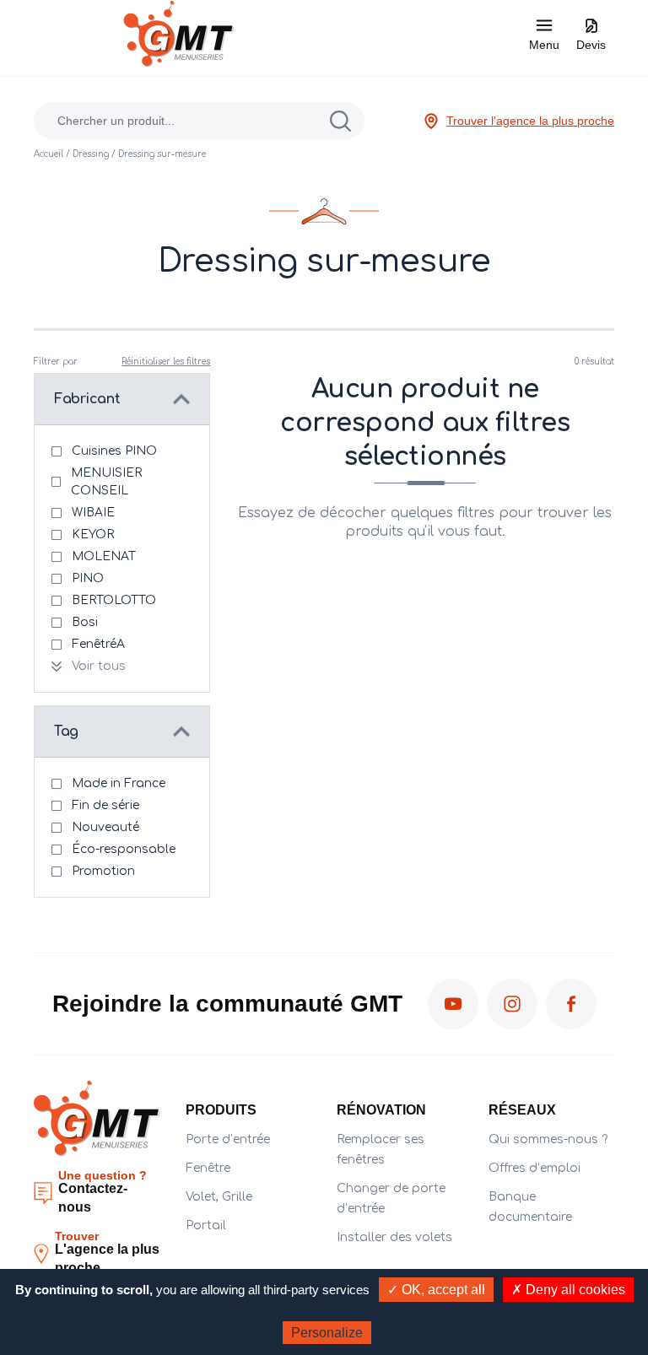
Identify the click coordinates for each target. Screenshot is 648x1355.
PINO (88, 578)
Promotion (103, 871)
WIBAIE (93, 512)
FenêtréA (98, 644)
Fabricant (87, 399)
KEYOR (93, 534)
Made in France (118, 783)
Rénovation (381, 1110)
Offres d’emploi (534, 1168)
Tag (66, 731)
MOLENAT (104, 556)
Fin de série (105, 805)
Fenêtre (208, 1168)
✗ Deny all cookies (568, 1289)
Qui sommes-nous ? (548, 1139)
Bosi (85, 622)
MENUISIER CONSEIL (106, 482)
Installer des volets (394, 1237)
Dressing (91, 154)
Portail (206, 1225)
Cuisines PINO (114, 451)
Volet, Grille (219, 1196)
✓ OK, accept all (436, 1289)
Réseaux (522, 1110)
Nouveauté (105, 827)
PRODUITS (221, 1110)
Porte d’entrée (228, 1139)
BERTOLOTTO (114, 600)
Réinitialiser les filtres (166, 361)
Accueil (48, 154)
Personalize (327, 1332)
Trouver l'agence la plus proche (530, 120)
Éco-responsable (124, 849)
